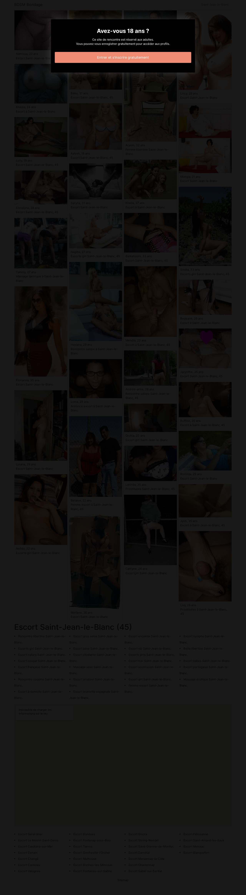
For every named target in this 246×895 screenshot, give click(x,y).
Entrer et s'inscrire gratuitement (123, 57)
